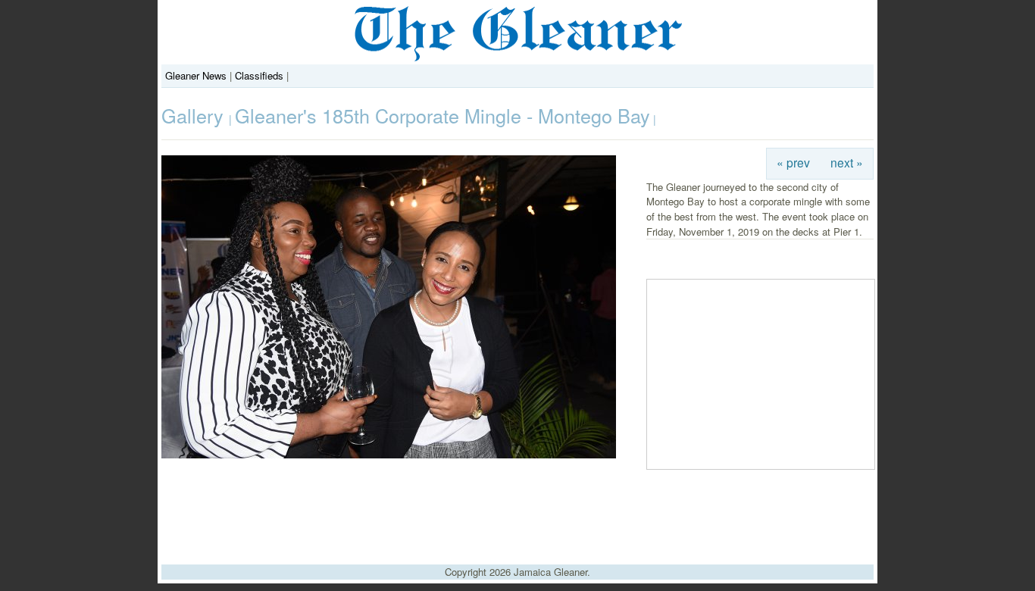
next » (846, 162)
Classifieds (259, 75)
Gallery (195, 115)
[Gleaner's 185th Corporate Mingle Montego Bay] (388, 454)
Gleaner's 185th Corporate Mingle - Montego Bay (442, 115)
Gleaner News (196, 75)
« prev (793, 162)
